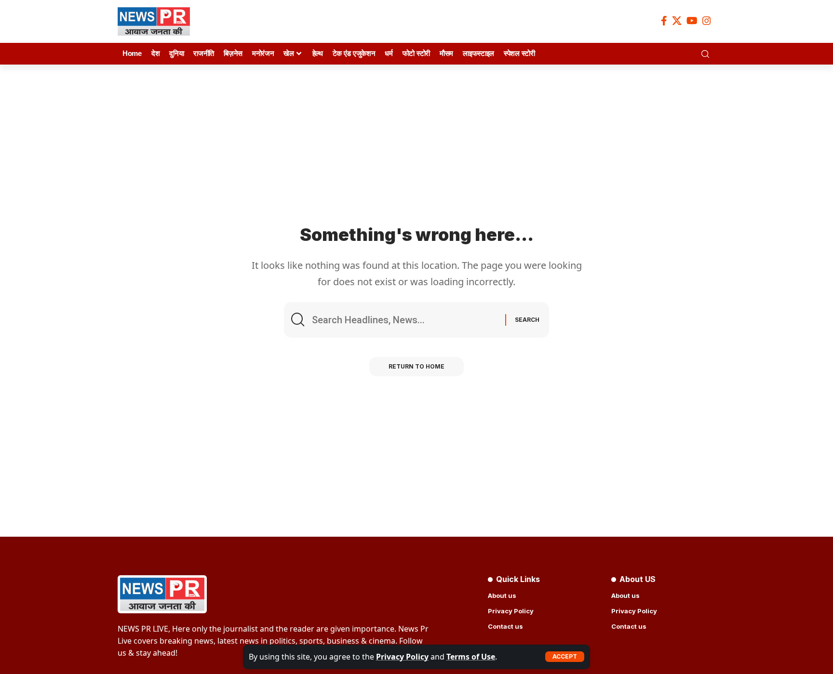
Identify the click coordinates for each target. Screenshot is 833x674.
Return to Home (416, 366)
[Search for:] (405, 320)
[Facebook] (664, 21)
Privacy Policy (402, 656)
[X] (677, 21)
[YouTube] (692, 21)
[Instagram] (706, 21)
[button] (564, 656)
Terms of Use (470, 656)
